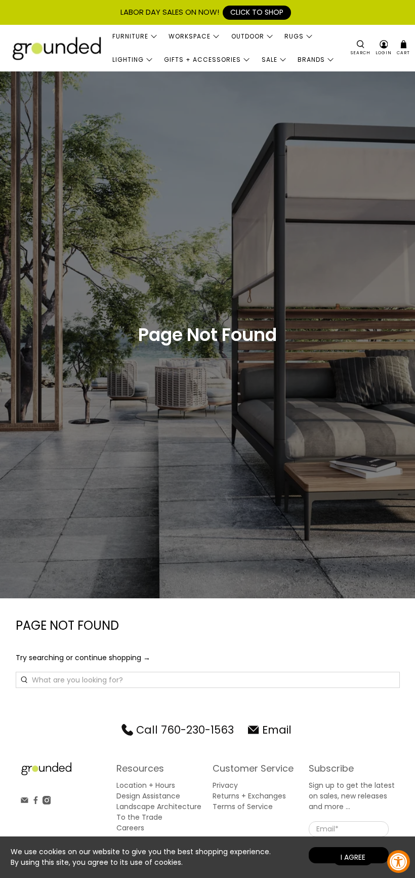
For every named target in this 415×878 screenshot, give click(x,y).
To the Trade (139, 817)
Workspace (190, 36)
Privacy (225, 785)
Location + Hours (145, 785)
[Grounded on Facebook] (35, 802)
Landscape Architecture (158, 806)
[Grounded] (56, 47)
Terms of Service (243, 806)
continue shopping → (112, 658)
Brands (311, 59)
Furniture (130, 36)
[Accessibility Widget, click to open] (398, 861)
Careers (130, 828)
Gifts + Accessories (202, 59)
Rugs (294, 36)
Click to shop (256, 12)
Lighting (128, 59)
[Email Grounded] (24, 802)
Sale (269, 59)
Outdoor (247, 36)
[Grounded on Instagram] (47, 802)
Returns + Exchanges (249, 796)
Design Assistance (148, 796)
